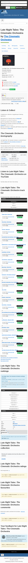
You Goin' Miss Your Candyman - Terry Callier (10, 237)
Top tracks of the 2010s (6, 359)
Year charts (13, 400)
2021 (14, 421)
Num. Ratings (13, 207)
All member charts (13, 406)
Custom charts (13, 402)
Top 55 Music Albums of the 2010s (19, 425)
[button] (2, 20)
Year (13, 413)
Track (13, 203)
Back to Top (14, 551)
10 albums (5, 141)
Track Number (13, 201)
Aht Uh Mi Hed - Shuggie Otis (7, 259)
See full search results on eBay (18, 101)
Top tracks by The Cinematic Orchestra (9, 357)
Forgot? (25, 7)
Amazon (18, 118)
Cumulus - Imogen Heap (6, 297)
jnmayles (4, 458)
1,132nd (14, 82)
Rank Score (13, 417)
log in (6, 474)
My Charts (4, 438)
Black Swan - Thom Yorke (6, 267)
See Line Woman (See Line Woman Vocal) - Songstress (12, 312)
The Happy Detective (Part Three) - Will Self (10, 350)
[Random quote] (23, 15)
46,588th (16, 85)
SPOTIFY (12, 89)
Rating (13, 205)
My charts (13, 404)
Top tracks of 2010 (5, 361)
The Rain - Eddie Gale (6, 229)
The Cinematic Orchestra (15, 141)
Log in (3, 544)
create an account (13, 474)
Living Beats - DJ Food (6, 252)
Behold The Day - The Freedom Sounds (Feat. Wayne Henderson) (14, 244)
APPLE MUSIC (20, 215)
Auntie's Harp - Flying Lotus (7, 214)
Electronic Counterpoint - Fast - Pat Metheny (10, 282)
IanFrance (16, 423)
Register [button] (13, 7)
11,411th (17, 84)
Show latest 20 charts (13, 394)
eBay (19, 121)
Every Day (23, 146)
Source (13, 419)
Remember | (20, 7)
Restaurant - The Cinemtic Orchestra (8, 274)
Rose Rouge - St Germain (6, 304)
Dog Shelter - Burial (5, 327)
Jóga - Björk (4, 289)
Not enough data (11, 216)
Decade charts (13, 398)
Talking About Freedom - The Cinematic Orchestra (11, 342)
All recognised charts (13, 408)
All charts (13, 392)
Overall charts (13, 396)
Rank (13, 415)
